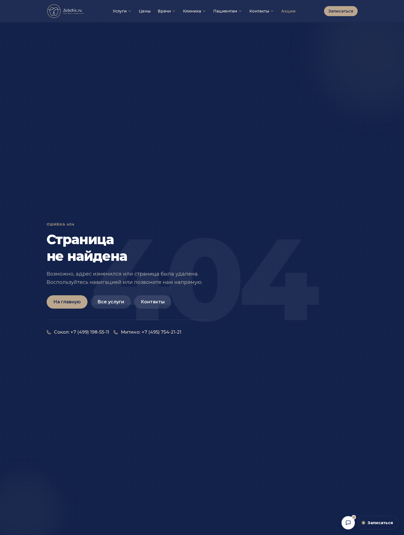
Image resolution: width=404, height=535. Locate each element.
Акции (288, 11)
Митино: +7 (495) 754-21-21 (151, 332)
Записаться (340, 11)
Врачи (164, 11)
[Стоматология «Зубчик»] (66, 11)
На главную (67, 301)
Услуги (120, 11)
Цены (144, 11)
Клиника (192, 11)
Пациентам (225, 11)
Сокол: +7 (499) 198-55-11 (81, 332)
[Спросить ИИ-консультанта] (348, 522)
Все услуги (110, 301)
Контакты (259, 11)
